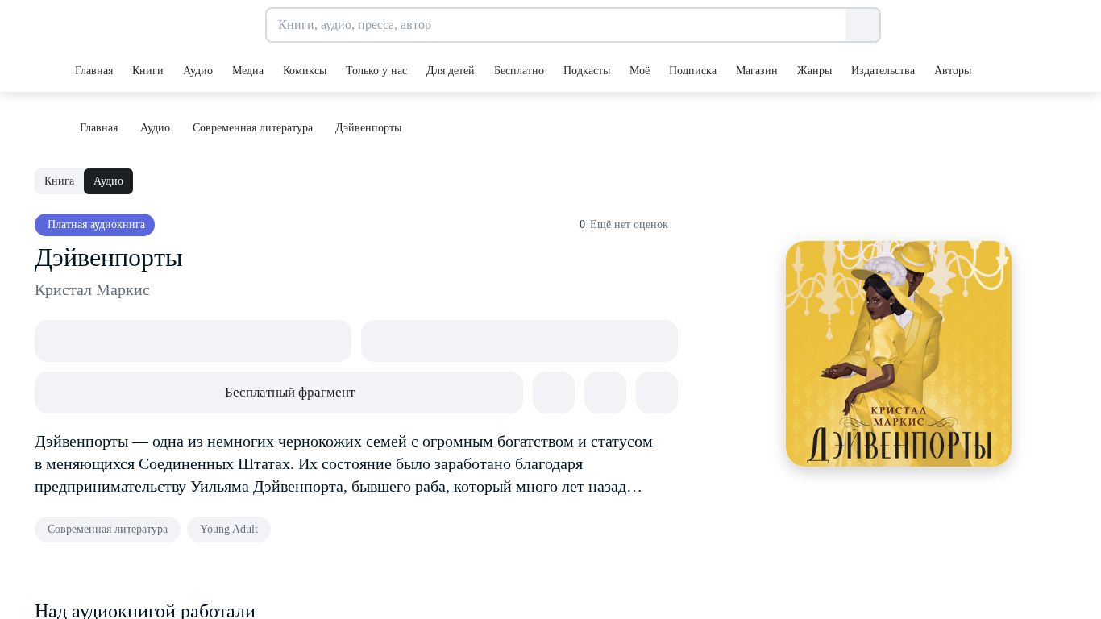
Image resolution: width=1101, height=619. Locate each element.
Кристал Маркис (92, 289)
